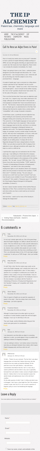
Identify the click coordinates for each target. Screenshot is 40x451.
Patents (7, 37)
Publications (9, 39)
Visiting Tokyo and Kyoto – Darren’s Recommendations (15, 219)
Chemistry (17, 37)
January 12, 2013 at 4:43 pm (16, 356)
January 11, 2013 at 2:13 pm (16, 332)
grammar (22, 206)
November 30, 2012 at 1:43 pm (17, 310)
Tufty (9, 234)
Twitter (30, 4)
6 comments (9, 228)
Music (26, 37)
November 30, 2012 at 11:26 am (17, 236)
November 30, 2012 (7, 55)
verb (25, 206)
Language (9, 206)
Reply (5, 256)
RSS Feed (36, 4)
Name (7, 418)
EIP (28, 34)
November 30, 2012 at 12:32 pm (17, 294)
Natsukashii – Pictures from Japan (24, 215)
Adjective (17, 206)
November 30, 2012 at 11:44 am (17, 263)
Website (7, 438)
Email (7, 428)
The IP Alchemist (17, 34)
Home (6, 34)
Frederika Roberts (13, 308)
